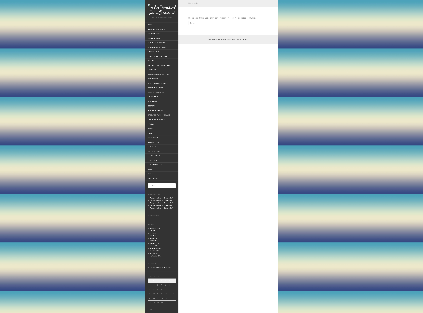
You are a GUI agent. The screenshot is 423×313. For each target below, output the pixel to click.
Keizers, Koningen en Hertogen (159, 83)
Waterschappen (153, 142)
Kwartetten (152, 160)
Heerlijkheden (153, 137)
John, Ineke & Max (154, 38)
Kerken (150, 133)
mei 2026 (153, 236)
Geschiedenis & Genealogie (157, 47)
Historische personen (155, 110)
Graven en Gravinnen (155, 88)
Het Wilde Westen (154, 155)
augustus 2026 (155, 228)
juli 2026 (153, 231)
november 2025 (155, 251)
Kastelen (151, 124)
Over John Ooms (154, 33)
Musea (150, 128)
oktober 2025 (154, 253)
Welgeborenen (153, 97)
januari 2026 (154, 246)
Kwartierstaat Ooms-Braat (157, 56)
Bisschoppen (152, 101)
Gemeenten (152, 146)
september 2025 (155, 256)
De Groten (151, 106)
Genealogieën (153, 79)
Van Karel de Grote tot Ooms (158, 74)
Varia (150, 169)
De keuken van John (155, 165)
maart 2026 (154, 241)
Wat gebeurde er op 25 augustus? (161, 200)
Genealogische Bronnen (156, 43)
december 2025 (155, 248)
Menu (150, 24)
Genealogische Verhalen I (157, 119)
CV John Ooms (153, 178)
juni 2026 (153, 233)
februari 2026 (154, 243)
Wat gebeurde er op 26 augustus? (161, 198)
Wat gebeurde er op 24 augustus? (161, 203)
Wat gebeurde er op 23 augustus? (161, 205)
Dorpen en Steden (154, 151)
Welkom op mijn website (156, 29)
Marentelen (152, 61)
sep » (151, 309)
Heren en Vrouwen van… (156, 92)
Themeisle (244, 39)
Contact (151, 174)
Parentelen (152, 70)
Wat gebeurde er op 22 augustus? (161, 208)
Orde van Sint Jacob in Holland (159, 115)
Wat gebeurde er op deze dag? (160, 267)
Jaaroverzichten (154, 52)
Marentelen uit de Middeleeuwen (159, 65)
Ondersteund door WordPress (217, 39)
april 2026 (153, 238)
